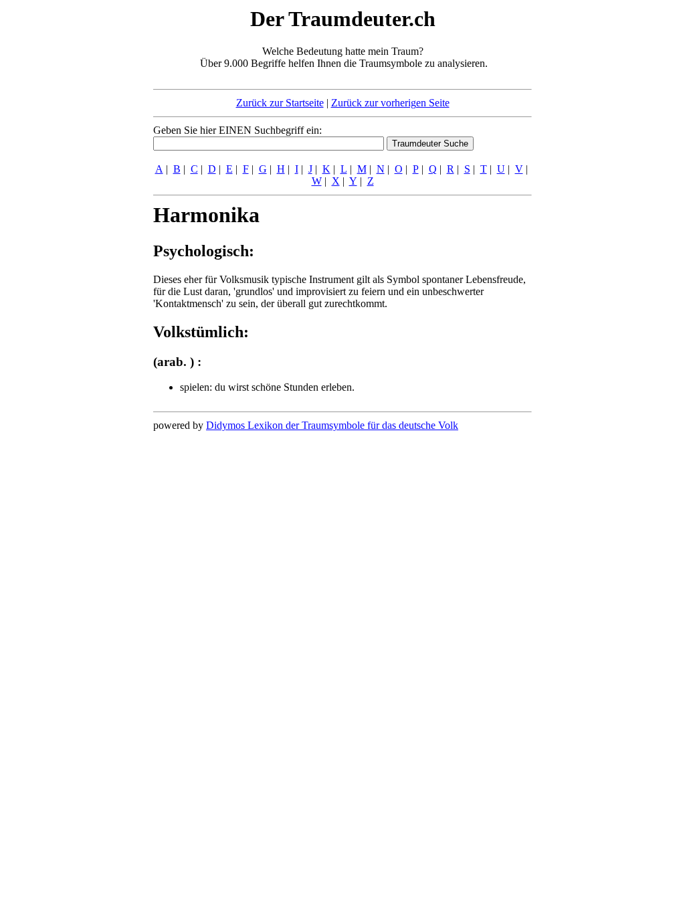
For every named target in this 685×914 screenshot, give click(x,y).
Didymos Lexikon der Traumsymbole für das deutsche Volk (332, 425)
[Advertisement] (71, 206)
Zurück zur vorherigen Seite (390, 102)
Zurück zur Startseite (280, 102)
